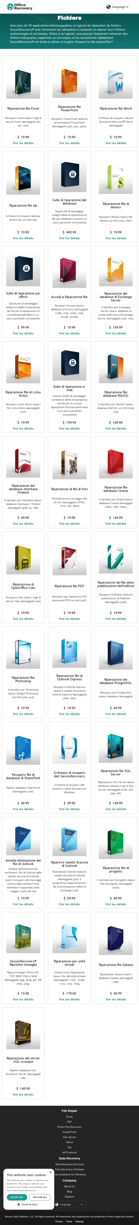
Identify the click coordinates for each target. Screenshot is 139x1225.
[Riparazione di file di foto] (69, 463)
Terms (69, 1221)
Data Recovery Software (69, 1169)
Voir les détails (23, 143)
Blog (69, 1191)
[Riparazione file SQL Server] (116, 746)
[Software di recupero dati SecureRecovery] (69, 747)
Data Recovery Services (69, 1164)
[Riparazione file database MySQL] (116, 367)
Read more (30, 1190)
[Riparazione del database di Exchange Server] (116, 270)
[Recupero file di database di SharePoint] (23, 748)
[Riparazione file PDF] (69, 559)
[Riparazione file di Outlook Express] (69, 651)
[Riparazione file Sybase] (116, 938)
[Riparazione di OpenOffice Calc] (23, 558)
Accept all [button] (17, 1197)
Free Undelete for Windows (69, 1174)
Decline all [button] (40, 1197)
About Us (69, 1186)
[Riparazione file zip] (23, 178)
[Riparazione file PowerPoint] (69, 81)
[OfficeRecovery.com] (20, 6)
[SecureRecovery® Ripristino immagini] (23, 937)
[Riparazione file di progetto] (116, 842)
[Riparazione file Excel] (23, 82)
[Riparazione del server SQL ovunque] (23, 1033)
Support (69, 1196)
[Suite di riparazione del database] (69, 176)
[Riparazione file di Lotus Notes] (23, 367)
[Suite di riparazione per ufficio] (23, 270)
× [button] (50, 1172)
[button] (117, 6)
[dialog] (28, 1189)
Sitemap (79, 1221)
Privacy (59, 1221)
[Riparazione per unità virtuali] (69, 937)
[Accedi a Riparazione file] (69, 272)
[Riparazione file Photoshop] (23, 652)
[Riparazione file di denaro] (116, 177)
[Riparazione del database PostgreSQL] (116, 653)
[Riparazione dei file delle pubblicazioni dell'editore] (116, 557)
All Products (69, 1152)
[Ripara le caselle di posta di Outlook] (69, 840)
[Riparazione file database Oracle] (116, 462)
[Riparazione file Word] (116, 82)
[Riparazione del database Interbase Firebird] (23, 461)
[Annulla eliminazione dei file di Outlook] (23, 839)
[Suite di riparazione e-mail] (69, 364)
